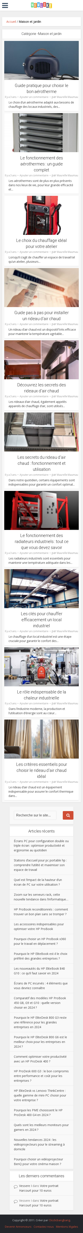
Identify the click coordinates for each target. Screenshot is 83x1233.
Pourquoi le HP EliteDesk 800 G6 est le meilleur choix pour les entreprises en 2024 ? (40, 1041)
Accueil (11, 22)
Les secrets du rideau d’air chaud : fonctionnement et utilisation (41, 463)
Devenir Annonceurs (18, 1226)
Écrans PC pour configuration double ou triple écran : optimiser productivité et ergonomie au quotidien (41, 845)
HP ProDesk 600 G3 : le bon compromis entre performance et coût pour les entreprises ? (41, 1076)
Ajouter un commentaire (34, 97)
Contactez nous (44, 1226)
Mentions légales (67, 1226)
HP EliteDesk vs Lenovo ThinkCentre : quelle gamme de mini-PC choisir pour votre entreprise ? (40, 1095)
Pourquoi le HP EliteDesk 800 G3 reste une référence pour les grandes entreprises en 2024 (40, 1022)
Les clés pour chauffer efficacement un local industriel (41, 619)
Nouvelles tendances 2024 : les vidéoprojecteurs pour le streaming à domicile (39, 1144)
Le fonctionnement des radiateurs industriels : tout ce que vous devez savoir (42, 541)
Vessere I (25, 1186)
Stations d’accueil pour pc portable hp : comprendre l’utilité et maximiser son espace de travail (40, 865)
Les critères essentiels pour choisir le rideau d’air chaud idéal (41, 770)
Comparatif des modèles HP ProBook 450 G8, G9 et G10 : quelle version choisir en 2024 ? (40, 1003)
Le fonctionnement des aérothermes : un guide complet (41, 163)
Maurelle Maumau (67, 97)
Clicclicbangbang (59, 1220)
